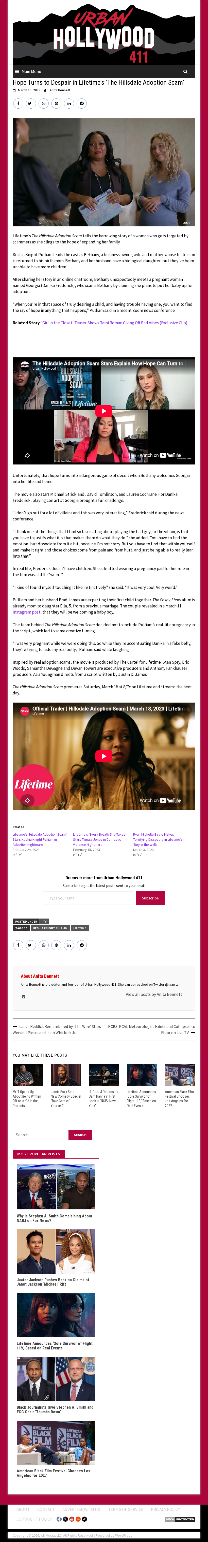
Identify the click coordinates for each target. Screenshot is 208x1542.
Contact (46, 1509)
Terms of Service (125, 1509)
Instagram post (26, 612)
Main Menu (31, 71)
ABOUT (23, 1509)
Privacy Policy (165, 1509)
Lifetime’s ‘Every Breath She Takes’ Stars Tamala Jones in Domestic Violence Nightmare (99, 839)
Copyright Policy (34, 1519)
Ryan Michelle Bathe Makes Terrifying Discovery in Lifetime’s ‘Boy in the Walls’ (158, 839)
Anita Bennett (60, 90)
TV (45, 921)
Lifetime (79, 928)
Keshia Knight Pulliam (50, 928)
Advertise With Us (81, 1509)
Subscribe (150, 897)
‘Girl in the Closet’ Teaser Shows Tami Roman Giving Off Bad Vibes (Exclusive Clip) (114, 323)
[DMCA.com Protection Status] (180, 1519)
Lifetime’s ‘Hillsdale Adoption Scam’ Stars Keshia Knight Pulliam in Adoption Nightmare (40, 839)
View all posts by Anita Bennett (156, 994)
